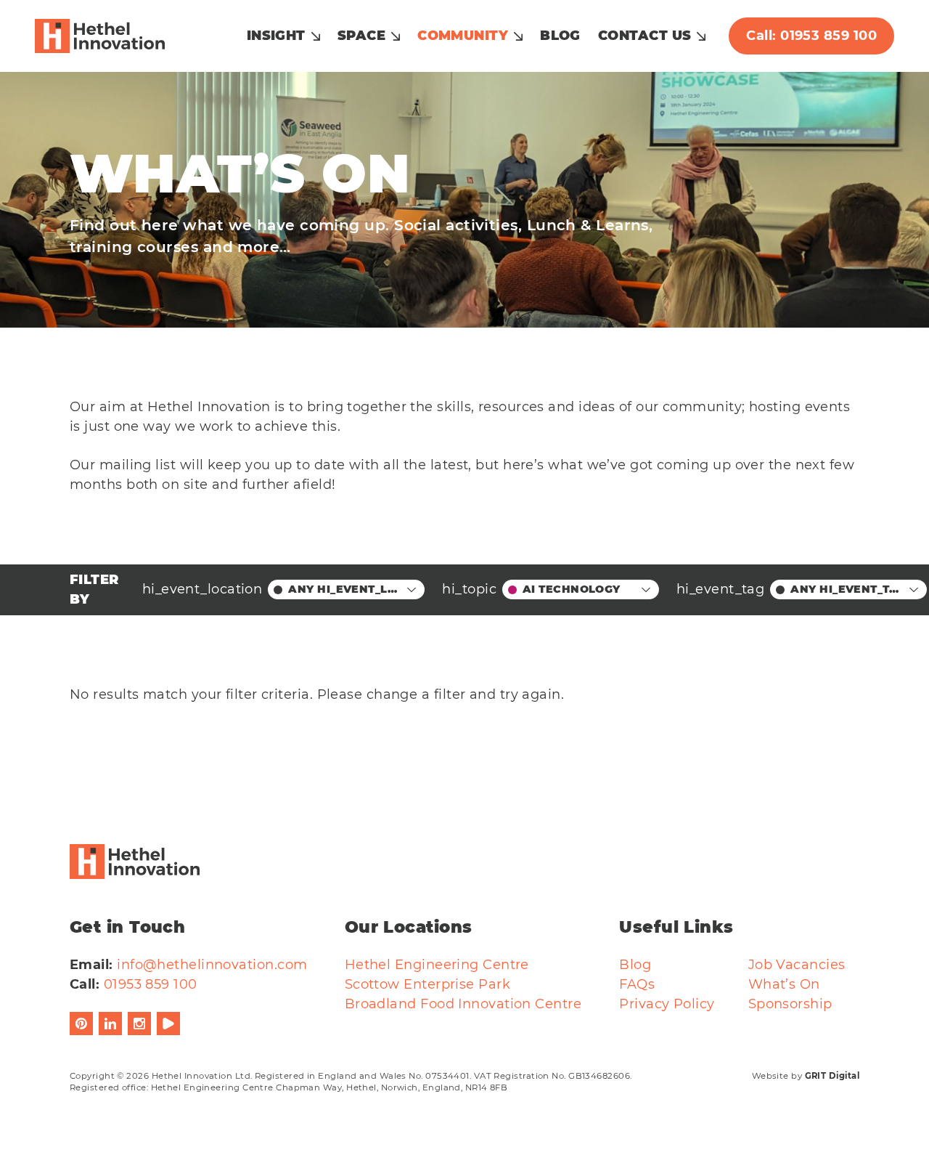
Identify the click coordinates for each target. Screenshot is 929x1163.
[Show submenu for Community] (518, 36)
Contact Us (645, 36)
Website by (805, 1076)
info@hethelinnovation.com (212, 965)
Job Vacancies (797, 965)
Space (361, 36)
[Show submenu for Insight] (315, 36)
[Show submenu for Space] (395, 36)
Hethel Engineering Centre (437, 965)
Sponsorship (790, 1004)
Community (462, 36)
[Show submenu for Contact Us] (701, 36)
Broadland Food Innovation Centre (463, 1004)
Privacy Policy (666, 1004)
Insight (276, 36)
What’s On (784, 984)
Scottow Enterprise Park (427, 984)
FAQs (637, 984)
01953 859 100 (150, 984)
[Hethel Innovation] (100, 36)
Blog (560, 36)
